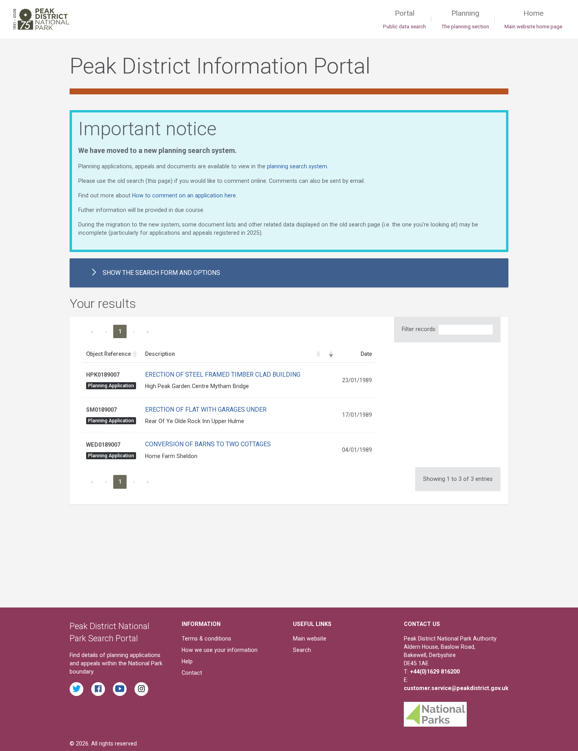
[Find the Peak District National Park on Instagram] (141, 689)
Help (187, 661)
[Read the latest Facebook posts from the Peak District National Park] (98, 689)
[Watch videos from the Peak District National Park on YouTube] (120, 689)
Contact (192, 673)
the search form (161, 272)
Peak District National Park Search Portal (109, 632)
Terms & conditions (206, 638)
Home (533, 19)
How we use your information (220, 650)
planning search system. (297, 166)
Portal (404, 19)
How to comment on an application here (184, 195)
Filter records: (419, 329)
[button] (135, 354)
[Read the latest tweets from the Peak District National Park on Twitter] (76, 689)
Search (302, 650)
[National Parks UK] (435, 712)
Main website (309, 638)
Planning (465, 19)
